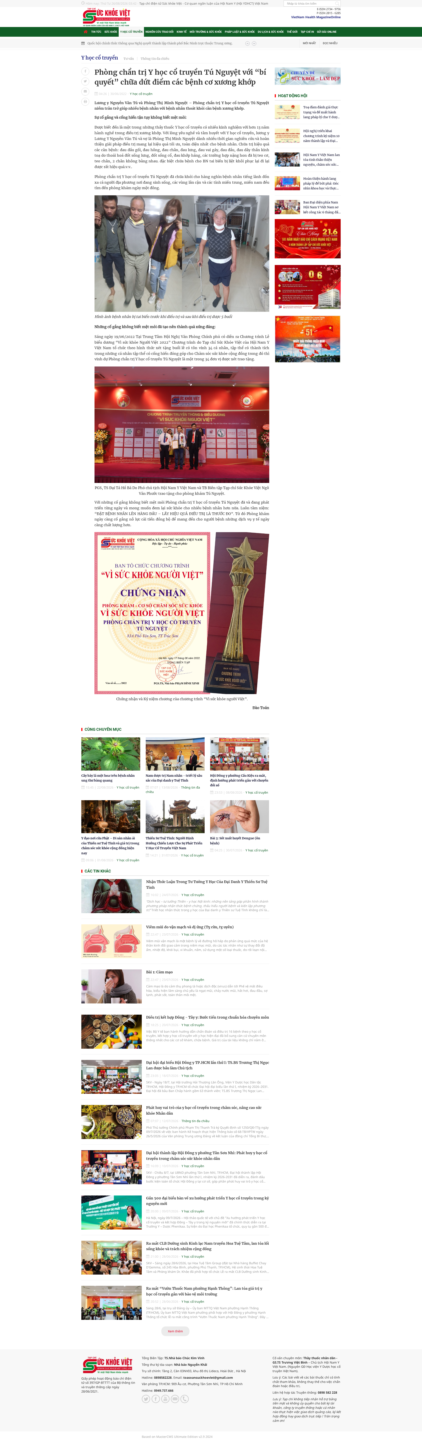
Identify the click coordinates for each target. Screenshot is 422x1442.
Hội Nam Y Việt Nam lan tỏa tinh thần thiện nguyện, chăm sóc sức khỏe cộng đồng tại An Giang (321, 160)
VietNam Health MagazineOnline (316, 17)
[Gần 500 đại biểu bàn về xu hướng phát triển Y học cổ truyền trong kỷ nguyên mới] (111, 1212)
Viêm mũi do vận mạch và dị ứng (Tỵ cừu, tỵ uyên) (190, 927)
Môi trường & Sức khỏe (206, 31)
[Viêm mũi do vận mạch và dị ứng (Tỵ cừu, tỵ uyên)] (111, 941)
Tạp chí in (307, 31)
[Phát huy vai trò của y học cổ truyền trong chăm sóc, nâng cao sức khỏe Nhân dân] (111, 1122)
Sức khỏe (110, 31)
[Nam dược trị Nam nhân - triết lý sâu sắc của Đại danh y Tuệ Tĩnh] (175, 754)
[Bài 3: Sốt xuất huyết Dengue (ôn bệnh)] (239, 816)
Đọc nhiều (330, 43)
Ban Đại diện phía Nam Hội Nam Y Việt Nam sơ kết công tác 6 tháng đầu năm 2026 (321, 207)
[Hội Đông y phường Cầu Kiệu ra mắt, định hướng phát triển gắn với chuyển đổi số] (239, 754)
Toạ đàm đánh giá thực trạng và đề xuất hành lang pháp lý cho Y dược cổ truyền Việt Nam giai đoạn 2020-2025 (321, 112)
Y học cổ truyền (131, 31)
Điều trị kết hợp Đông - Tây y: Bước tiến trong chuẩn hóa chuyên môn (207, 1017)
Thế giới (292, 31)
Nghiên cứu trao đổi (160, 31)
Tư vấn (129, 59)
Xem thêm (175, 1331)
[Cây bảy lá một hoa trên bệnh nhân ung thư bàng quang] (110, 754)
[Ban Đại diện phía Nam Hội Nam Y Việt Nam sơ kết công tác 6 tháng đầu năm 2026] (287, 207)
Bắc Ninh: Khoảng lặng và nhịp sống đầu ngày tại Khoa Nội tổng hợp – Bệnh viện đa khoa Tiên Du (161, 43)
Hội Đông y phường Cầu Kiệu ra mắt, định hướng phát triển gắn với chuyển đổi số (239, 780)
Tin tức (96, 31)
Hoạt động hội (292, 95)
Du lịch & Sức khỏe (271, 31)
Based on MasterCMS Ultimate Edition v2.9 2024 (177, 1437)
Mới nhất (309, 43)
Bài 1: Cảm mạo (159, 972)
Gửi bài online (327, 31)
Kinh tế (182, 31)
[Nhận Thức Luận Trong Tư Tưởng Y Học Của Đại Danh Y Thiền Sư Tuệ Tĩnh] (111, 896)
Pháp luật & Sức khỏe (240, 31)
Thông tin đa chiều (155, 59)
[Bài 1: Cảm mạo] (111, 986)
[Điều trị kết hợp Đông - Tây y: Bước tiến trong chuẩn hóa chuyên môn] (111, 1032)
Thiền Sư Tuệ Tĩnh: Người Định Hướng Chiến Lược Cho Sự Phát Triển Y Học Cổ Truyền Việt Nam (174, 843)
